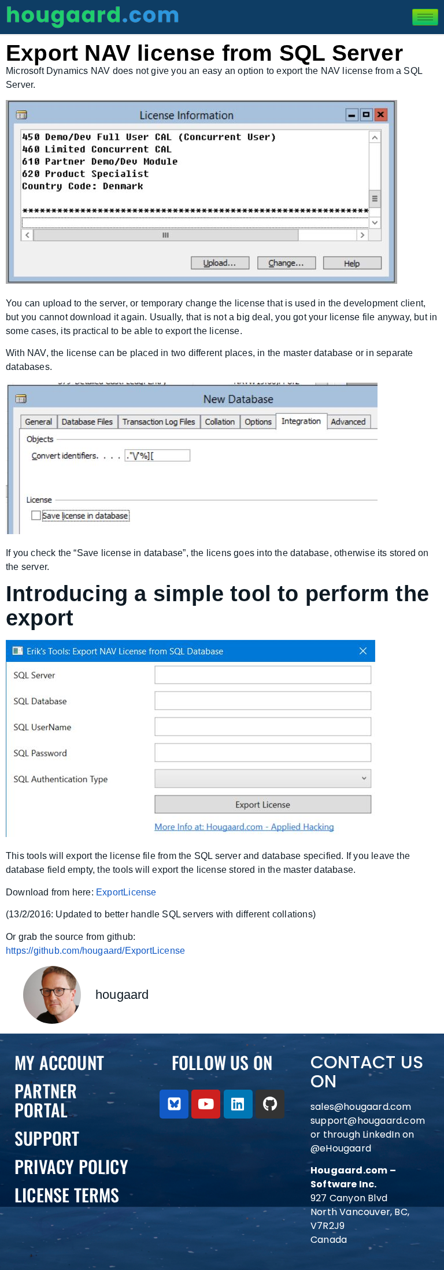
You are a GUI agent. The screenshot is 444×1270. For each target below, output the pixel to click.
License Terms (67, 1195)
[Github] (270, 1104)
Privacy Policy (71, 1166)
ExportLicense (126, 892)
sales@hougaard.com (362, 1106)
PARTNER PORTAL (45, 1100)
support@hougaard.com (367, 1120)
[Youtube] (205, 1104)
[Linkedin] (238, 1104)
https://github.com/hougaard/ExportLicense (95, 951)
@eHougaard (340, 1148)
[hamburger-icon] (425, 17)
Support (46, 1138)
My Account (59, 1062)
